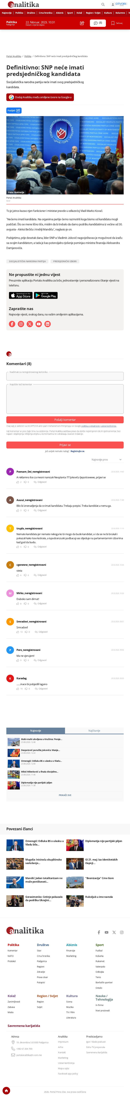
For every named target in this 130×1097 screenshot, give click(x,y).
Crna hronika (45, 13)
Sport (70, 13)
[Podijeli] (82, 23)
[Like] (17, 482)
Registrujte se (77, 451)
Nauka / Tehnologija (104, 997)
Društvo (31, 13)
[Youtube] (39, 324)
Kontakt (62, 1052)
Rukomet (100, 961)
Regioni (40, 966)
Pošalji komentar (65, 420)
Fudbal (99, 950)
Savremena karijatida (24, 1026)
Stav (39, 950)
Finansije (70, 950)
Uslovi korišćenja (66, 1063)
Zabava (11, 1007)
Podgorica (42, 961)
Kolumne (120, 13)
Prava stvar (42, 977)
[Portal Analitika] (25, 930)
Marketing (71, 956)
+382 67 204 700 (24, 1048)
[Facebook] (12, 324)
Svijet (39, 1007)
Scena (69, 1001)
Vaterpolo (100, 966)
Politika (19, 13)
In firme (99, 1005)
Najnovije (7, 13)
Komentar (12, 950)
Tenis (98, 977)
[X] (30, 324)
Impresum (63, 1041)
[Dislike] (25, 482)
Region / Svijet (93, 13)
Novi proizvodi (103, 1010)
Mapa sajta (63, 1068)
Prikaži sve (65, 795)
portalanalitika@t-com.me (29, 1055)
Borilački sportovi (104, 982)
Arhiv (60, 1047)
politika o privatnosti (90, 425)
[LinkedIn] (47, 324)
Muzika (69, 1007)
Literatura (71, 1017)
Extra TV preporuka (95, 1047)
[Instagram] (21, 324)
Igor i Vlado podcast (96, 1041)
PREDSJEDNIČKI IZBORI (65, 261)
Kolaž (79, 13)
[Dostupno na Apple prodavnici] (21, 295)
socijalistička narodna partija (27, 261)
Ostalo (99, 987)
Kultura (108, 13)
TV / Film (70, 1012)
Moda (10, 1012)
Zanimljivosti (14, 1001)
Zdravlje (41, 971)
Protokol (12, 961)
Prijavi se (65, 445)
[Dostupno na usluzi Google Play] (46, 295)
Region (40, 1001)
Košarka (100, 956)
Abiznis (59, 13)
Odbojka (100, 971)
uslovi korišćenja (109, 425)
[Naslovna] (6, 1090)
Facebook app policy (68, 1073)
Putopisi (41, 982)
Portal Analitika (13, 56)
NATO (10, 956)
